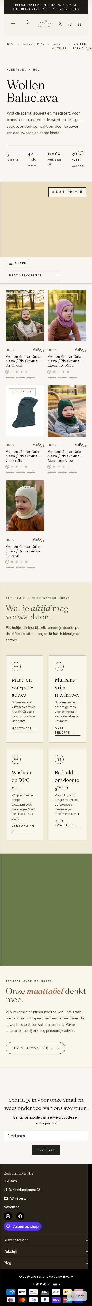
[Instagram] (8, 1216)
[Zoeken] (28, 22)
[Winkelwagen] (79, 24)
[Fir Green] (54, 371)
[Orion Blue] (21, 371)
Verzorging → (23, 828)
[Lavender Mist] (26, 371)
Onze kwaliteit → (66, 823)
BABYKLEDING (34, 44)
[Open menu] (13, 22)
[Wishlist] (70, 24)
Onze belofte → (65, 731)
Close (46, 1240)
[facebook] (20, 1216)
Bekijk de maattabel (32, 1048)
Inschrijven (45, 1150)
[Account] (60, 24)
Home (11, 44)
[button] (18, 263)
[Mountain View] (16, 371)
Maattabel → (24, 728)
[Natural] (12, 371)
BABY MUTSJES (59, 46)
